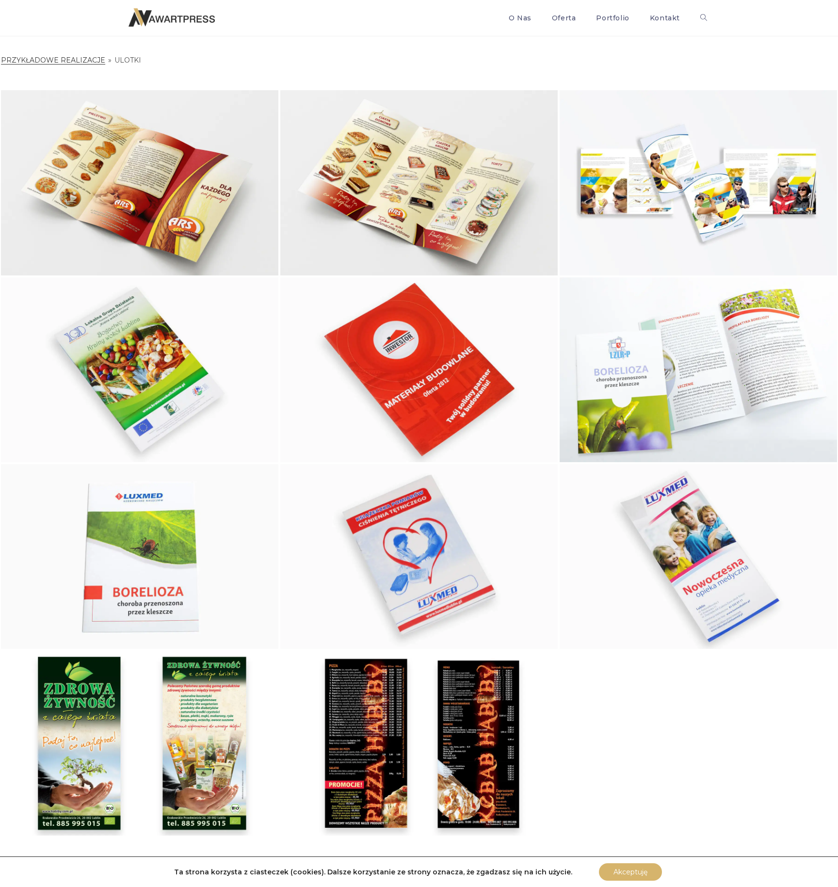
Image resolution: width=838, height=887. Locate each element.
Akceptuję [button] (630, 872)
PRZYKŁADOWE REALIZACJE (53, 60)
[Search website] (703, 18)
